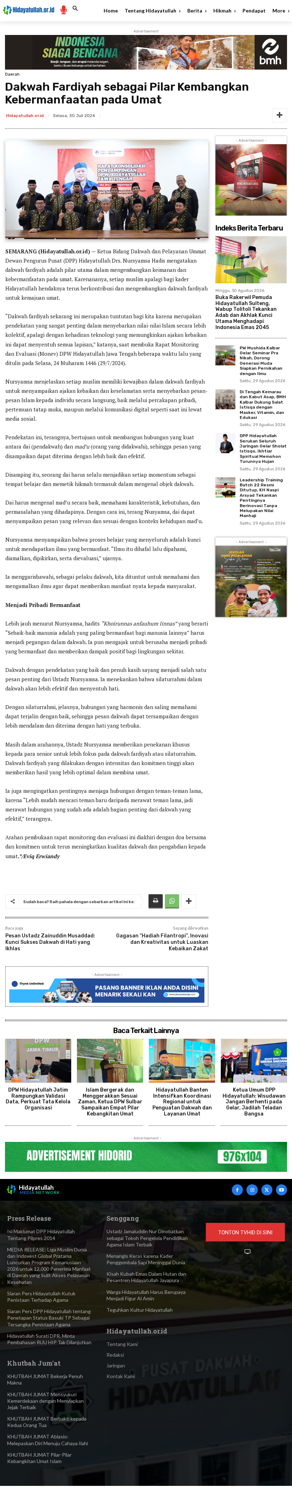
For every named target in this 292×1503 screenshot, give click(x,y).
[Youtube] (281, 1189)
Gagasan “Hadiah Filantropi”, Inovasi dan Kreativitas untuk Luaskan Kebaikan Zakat (162, 942)
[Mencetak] (155, 901)
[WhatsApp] (172, 901)
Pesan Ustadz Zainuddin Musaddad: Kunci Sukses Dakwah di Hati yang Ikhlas (50, 942)
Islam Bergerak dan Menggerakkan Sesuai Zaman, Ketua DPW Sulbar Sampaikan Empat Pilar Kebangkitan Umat (110, 1102)
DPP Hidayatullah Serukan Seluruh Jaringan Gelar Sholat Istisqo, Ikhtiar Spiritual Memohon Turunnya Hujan (263, 448)
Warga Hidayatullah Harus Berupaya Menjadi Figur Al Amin (146, 1295)
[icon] (63, 9)
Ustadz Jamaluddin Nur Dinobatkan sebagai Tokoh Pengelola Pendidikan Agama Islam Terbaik (147, 1237)
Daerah (12, 74)
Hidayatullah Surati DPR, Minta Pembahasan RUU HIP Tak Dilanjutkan (49, 1339)
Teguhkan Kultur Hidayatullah (139, 1310)
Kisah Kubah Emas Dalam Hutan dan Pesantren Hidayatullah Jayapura (146, 1277)
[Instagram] (251, 1189)
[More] (279, 115)
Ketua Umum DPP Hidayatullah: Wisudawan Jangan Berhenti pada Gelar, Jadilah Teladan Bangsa (254, 1102)
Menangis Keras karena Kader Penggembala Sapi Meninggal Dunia (145, 1259)
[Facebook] (237, 1189)
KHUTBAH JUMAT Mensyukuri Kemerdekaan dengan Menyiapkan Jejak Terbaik (45, 1400)
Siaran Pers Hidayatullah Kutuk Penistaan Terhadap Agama (41, 1296)
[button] (75, 8)
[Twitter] (266, 1189)
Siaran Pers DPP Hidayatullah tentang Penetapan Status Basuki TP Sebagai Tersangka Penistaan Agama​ (49, 1317)
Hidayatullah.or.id (25, 115)
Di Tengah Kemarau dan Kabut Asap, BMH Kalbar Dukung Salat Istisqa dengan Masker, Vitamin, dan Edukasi (263, 404)
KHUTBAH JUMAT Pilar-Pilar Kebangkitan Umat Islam (39, 1458)
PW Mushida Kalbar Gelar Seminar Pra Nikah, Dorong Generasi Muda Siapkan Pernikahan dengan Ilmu (261, 360)
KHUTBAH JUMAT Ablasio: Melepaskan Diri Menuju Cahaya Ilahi (47, 1439)
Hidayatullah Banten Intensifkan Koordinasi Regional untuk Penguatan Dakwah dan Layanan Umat (182, 1102)
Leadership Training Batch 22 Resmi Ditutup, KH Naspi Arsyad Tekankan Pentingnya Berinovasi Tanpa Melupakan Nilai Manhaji (261, 497)
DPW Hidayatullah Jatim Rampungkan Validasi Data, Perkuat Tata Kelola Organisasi (38, 1099)
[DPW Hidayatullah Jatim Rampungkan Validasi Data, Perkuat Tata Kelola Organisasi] (38, 1061)
